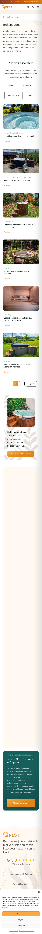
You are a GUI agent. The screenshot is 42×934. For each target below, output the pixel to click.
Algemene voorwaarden (26, 931)
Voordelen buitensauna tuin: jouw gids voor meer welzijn (18, 319)
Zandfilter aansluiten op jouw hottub (19, 136)
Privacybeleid (13, 931)
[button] (39, 892)
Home (5, 17)
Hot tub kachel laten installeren (17, 180)
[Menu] (38, 7)
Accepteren (21, 914)
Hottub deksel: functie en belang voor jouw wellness (18, 366)
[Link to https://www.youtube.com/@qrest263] (21, 424)
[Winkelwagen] (33, 7)
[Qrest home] (7, 7)
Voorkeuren (21, 926)
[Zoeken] (28, 7)
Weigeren (21, 920)
